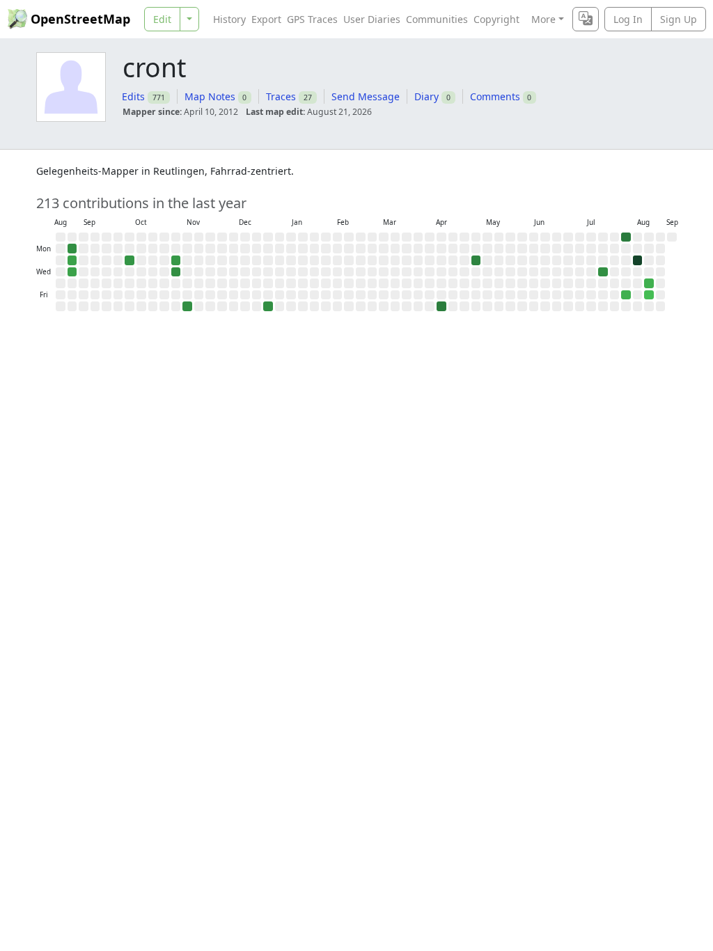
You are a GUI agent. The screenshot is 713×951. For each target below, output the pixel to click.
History (229, 19)
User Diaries (371, 19)
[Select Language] (585, 19)
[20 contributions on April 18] (441, 306)
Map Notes (210, 96)
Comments (495, 96)
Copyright (496, 19)
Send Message (365, 96)
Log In (628, 19)
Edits (133, 96)
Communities (437, 19)
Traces (281, 96)
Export (266, 19)
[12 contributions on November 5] (176, 272)
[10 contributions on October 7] (129, 260)
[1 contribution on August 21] (649, 295)
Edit (162, 19)
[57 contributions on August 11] (638, 260)
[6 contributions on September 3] (72, 272)
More (543, 19)
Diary (426, 96)
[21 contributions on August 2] (626, 237)
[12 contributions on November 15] (187, 306)
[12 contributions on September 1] (72, 248)
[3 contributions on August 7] (626, 295)
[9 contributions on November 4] (176, 260)
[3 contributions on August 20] (649, 283)
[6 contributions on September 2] (72, 260)
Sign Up (678, 19)
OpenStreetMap (80, 18)
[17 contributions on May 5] (476, 260)
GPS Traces (312, 19)
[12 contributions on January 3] (268, 306)
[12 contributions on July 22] (603, 272)
